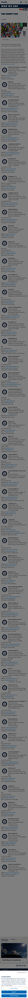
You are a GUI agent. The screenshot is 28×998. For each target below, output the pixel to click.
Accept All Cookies (14, 995)
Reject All (14, 992)
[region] (14, 984)
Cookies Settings (14, 988)
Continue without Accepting (22, 972)
